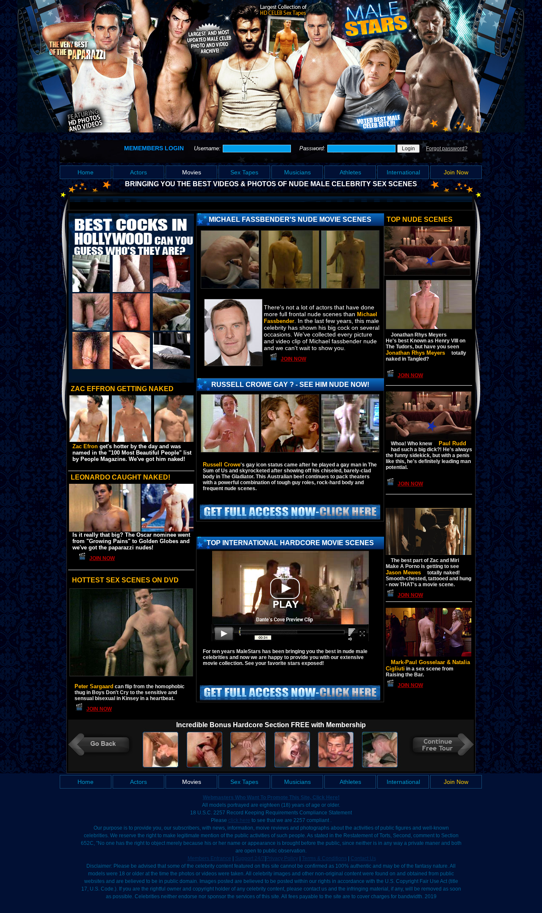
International (403, 172)
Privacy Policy (282, 858)
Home (85, 172)
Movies (191, 172)
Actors (138, 172)
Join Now (456, 172)
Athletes (350, 172)
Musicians (297, 172)
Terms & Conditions (324, 858)
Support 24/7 (250, 858)
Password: (313, 148)
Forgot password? (446, 149)
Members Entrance (209, 858)
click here (239, 820)
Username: (208, 148)
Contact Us (363, 858)
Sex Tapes (244, 172)
